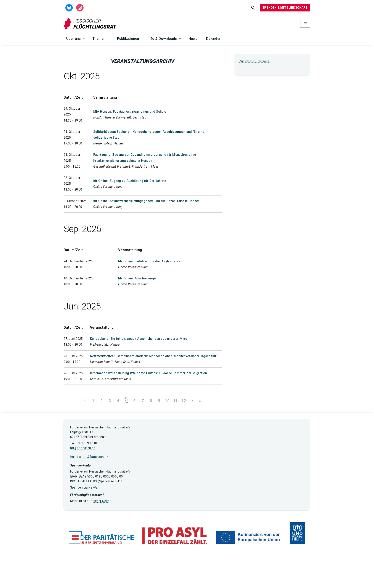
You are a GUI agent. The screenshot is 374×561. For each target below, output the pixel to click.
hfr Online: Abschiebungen (137, 278)
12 (184, 400)
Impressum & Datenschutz (89, 457)
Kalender (213, 39)
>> (200, 401)
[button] (84, 39)
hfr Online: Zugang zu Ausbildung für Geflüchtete (129, 181)
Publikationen (128, 39)
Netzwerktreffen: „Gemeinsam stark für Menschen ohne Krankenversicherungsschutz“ (154, 356)
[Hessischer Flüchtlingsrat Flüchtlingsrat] (91, 24)
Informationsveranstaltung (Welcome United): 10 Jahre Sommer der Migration (148, 373)
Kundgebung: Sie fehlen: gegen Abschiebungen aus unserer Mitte (138, 339)
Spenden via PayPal (84, 487)
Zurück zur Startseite (254, 61)
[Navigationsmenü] (305, 23)
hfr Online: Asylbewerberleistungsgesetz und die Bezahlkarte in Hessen (146, 201)
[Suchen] (253, 8)
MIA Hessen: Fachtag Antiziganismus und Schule (129, 112)
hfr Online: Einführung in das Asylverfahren (150, 261)
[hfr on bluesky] (69, 7)
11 (175, 400)
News (193, 39)
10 (167, 400)
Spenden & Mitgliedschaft (285, 7)
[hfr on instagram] (80, 7)
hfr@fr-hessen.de (82, 448)
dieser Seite (101, 501)
